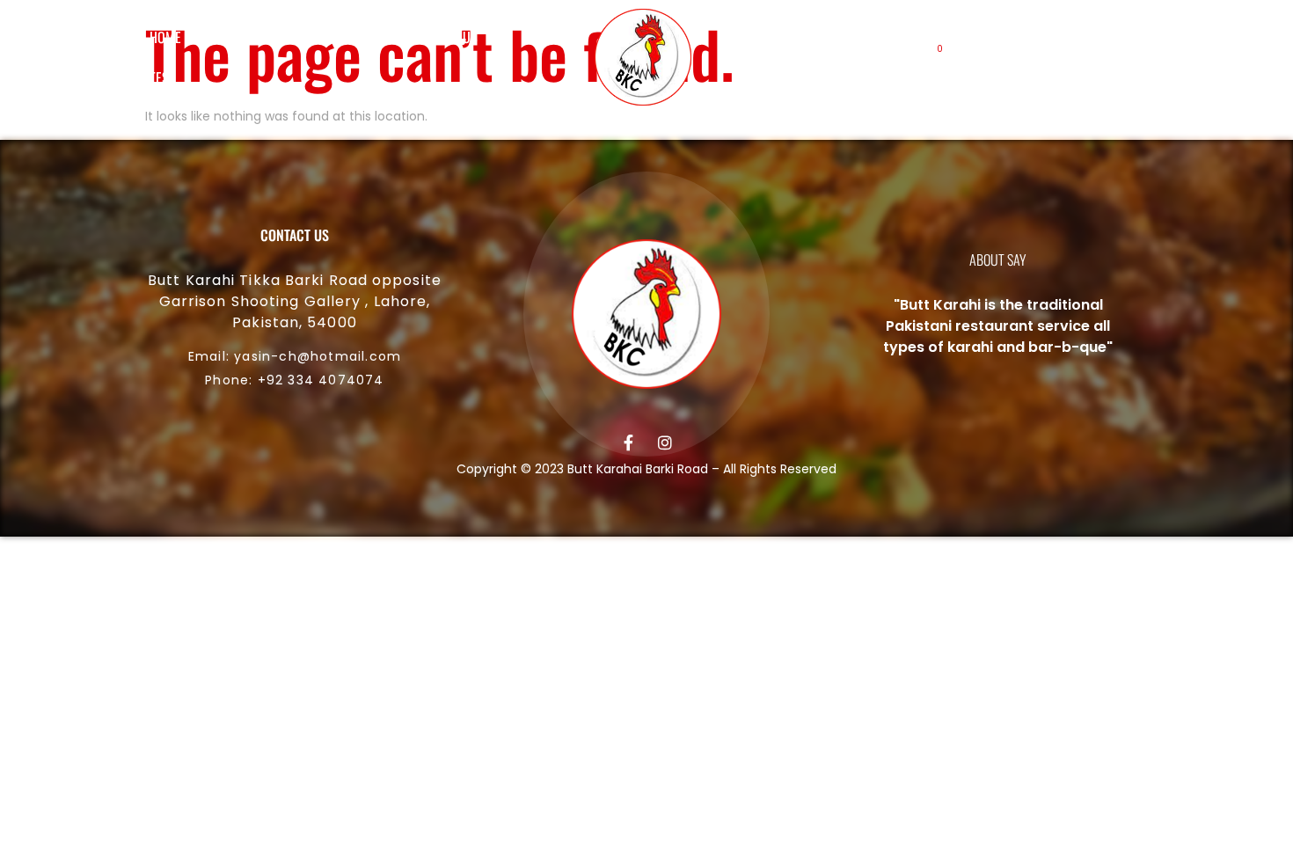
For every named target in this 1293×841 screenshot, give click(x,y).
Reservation (341, 37)
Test (162, 77)
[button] (989, 57)
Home (165, 37)
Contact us (445, 37)
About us (243, 37)
